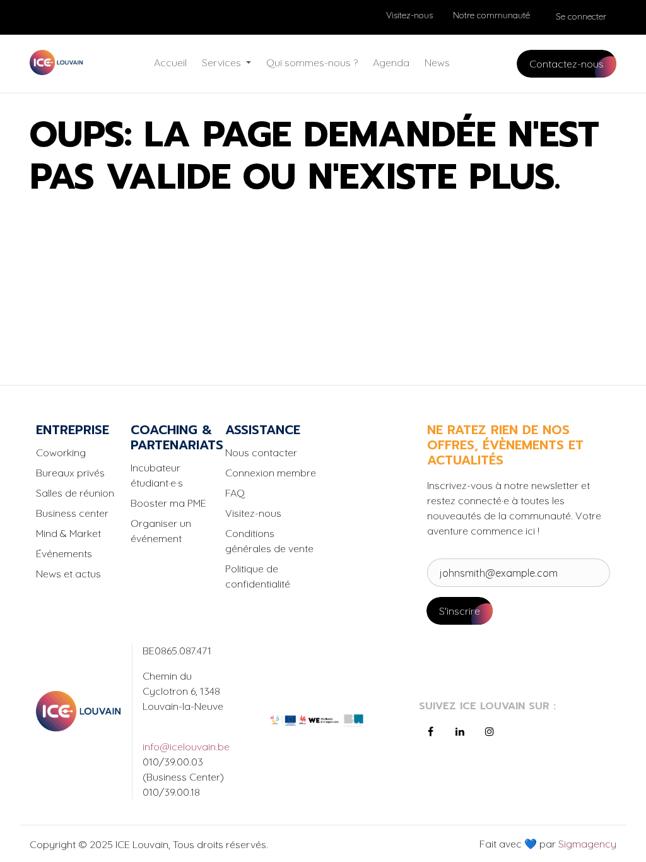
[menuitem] (170, 62)
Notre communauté (491, 15)
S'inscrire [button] (459, 611)
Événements (64, 553)
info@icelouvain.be (185, 746)
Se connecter (581, 16)
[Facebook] (431, 731)
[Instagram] (489, 731)
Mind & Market (68, 533)
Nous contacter (261, 452)
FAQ (235, 493)
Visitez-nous (409, 15)
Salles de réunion (75, 493)
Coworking (61, 452)
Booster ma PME (168, 503)
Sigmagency (586, 843)
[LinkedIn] (460, 731)
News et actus (68, 573)
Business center (72, 513)
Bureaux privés (70, 472)
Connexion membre (270, 472)
